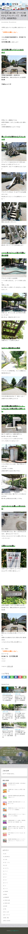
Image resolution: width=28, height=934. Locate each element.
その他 (5, 859)
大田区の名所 (7, 903)
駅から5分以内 (7, 920)
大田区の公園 (10, 666)
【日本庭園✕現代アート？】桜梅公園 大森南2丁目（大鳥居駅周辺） (20, 733)
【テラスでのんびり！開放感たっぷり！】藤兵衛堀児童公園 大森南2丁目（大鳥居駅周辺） (20, 698)
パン (5, 885)
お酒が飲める (7, 856)
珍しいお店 (6, 911)
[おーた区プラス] (10, 4)
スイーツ (6, 882)
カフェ (5, 874)
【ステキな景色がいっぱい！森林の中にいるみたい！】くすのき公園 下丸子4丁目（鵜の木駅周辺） (7, 716)
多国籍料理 (6, 897)
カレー (5, 876)
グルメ (5, 879)
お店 (5, 853)
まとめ (5, 865)
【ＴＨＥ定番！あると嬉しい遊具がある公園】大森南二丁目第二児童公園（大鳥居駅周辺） (20, 716)
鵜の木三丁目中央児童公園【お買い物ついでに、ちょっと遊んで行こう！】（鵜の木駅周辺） (7, 734)
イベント (6, 871)
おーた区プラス (15, 930)
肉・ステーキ (7, 914)
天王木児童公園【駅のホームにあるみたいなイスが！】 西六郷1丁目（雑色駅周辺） (7, 698)
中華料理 (6, 891)
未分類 (9, 694)
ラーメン (6, 888)
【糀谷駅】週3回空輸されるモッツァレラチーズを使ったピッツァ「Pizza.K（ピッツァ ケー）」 (16, 841)
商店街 (5, 894)
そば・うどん (7, 862)
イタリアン (6, 868)
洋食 (5, 909)
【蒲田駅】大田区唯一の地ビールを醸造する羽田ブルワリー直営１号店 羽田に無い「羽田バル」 (16, 828)
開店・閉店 (6, 917)
